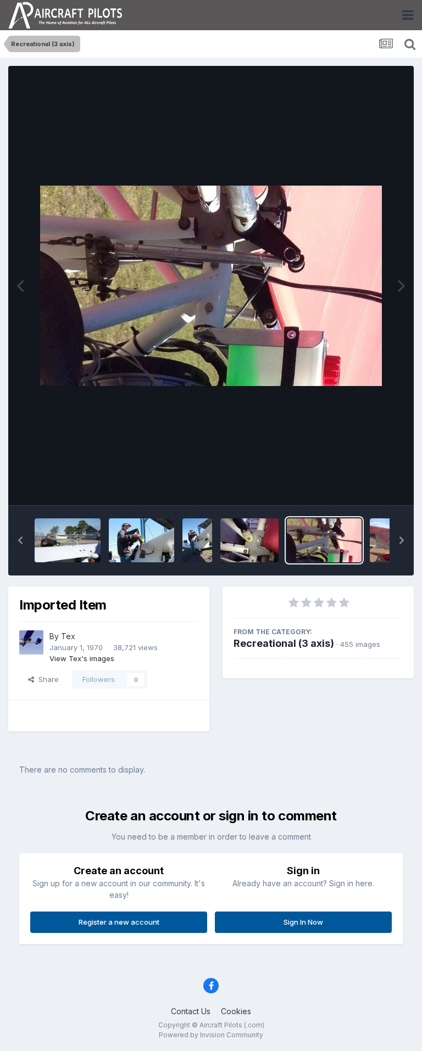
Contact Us (190, 1011)
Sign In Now (303, 922)
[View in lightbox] (211, 286)
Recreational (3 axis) (284, 643)
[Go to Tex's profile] (31, 642)
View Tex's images (81, 658)
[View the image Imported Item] (249, 540)
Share (46, 679)
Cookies (236, 1011)
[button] (20, 540)
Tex (68, 636)
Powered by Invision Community (211, 1035)
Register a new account (119, 922)
